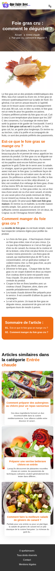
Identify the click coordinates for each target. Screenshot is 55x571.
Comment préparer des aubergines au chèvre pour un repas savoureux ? (27, 405)
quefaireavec (28, 551)
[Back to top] (47, 563)
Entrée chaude (33, 35)
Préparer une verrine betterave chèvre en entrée (27, 463)
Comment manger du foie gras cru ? (26, 332)
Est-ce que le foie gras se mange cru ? (26, 328)
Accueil (18, 35)
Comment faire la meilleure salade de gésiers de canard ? (27, 518)
